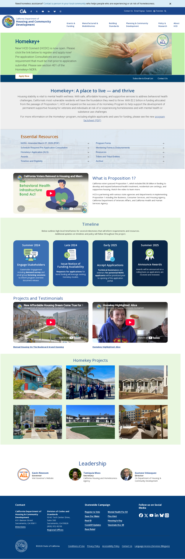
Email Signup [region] (139, 11)
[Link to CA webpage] (23, 11)
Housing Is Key (115, 520)
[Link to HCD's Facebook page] (31, 11)
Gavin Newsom (40, 472)
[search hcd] (165, 11)
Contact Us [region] (128, 11)
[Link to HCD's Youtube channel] (43, 11)
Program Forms (103, 143)
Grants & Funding (71, 24)
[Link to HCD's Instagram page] (60, 11)
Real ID (88, 520)
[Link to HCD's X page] (37, 11)
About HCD (176, 24)
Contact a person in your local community (65, 3)
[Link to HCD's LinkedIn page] (48, 11)
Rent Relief (90, 529)
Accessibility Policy (110, 546)
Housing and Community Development (33, 21)
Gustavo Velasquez (145, 472)
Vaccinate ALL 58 (116, 525)
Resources (101, 152)
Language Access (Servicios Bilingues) (152, 546)
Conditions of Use (76, 546)
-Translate (159, 11)
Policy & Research (162, 24)
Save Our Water (92, 516)
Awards (24, 156)
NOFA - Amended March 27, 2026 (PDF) (40, 143)
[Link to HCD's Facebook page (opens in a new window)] (141, 515)
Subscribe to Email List (143, 78)
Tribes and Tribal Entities (108, 156)
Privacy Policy (93, 546)
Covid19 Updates (93, 525)
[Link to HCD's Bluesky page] (55, 11)
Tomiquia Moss (91, 472)
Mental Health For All (118, 512)
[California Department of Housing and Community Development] (8, 21)
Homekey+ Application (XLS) (34, 152)
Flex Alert (112, 516)
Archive (99, 161)
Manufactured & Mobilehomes (90, 24)
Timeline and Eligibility (32, 161)
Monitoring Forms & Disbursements (113, 148)
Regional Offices (55, 529)
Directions (20, 526)
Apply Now (24, 76)
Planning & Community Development (137, 24)
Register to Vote (92, 512)
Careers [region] (149, 11)
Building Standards (114, 24)
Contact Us (163, 78)
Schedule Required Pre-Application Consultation (44, 148)
